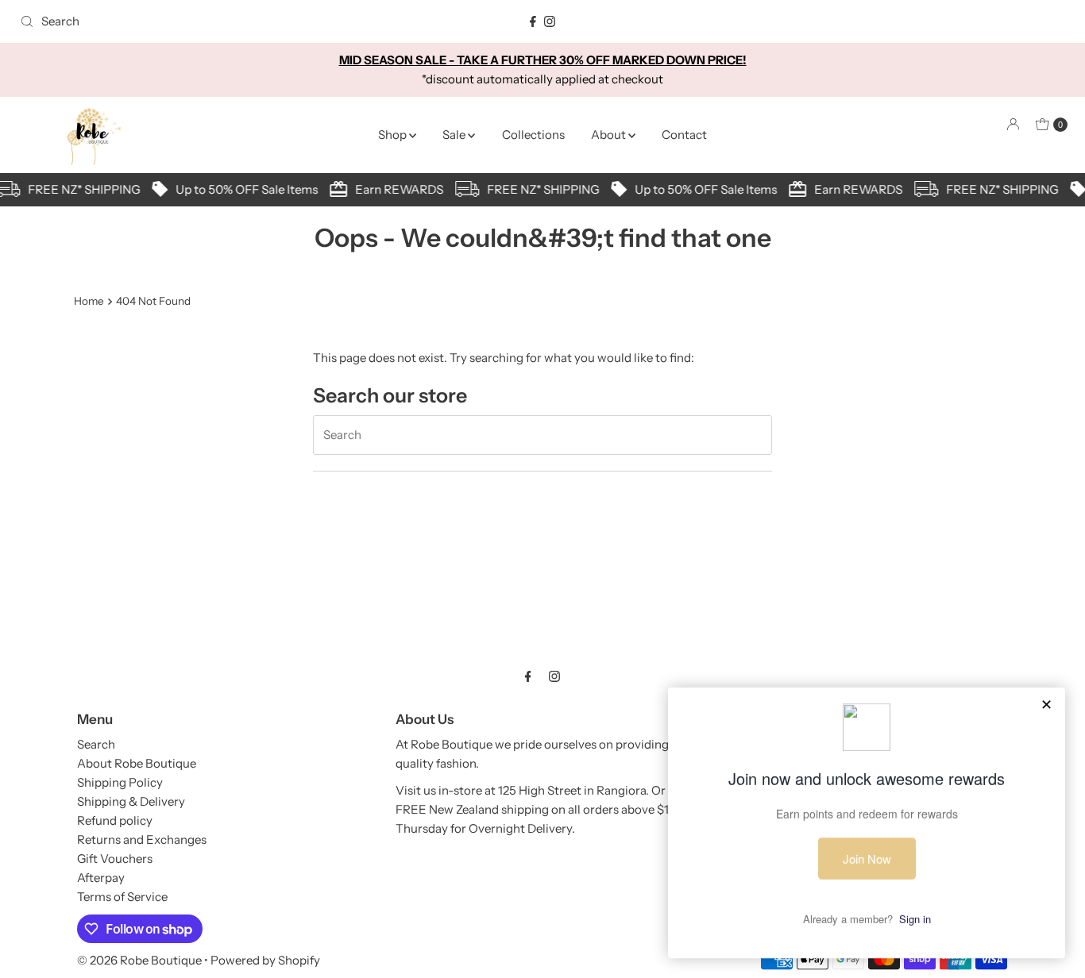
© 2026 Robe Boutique (139, 960)
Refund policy (115, 820)
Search (96, 744)
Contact (684, 134)
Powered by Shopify (265, 960)
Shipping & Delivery (131, 801)
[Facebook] (533, 21)
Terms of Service (122, 896)
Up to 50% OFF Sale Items (520, 189)
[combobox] (185, 21)
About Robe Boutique (136, 763)
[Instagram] (549, 21)
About (609, 134)
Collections (533, 134)
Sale (455, 134)
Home (89, 301)
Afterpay (101, 877)
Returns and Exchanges (142, 839)
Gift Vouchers (115, 858)
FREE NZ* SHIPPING (357, 189)
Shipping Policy (120, 782)
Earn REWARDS (213, 189)
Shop (393, 134)
